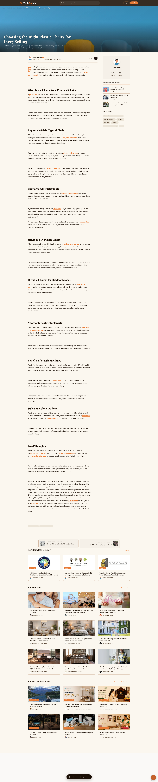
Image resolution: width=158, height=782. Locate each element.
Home (4, 8)
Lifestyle (114, 122)
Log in (126, 3)
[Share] (88, 776)
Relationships (118, 116)
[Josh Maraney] (30, 58)
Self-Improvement (109, 119)
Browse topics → (125, 588)
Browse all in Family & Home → (122, 682)
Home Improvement (46, 526)
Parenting (120, 119)
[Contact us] (153, 777)
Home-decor (107, 116)
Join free (134, 3)
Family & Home (11, 8)
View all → (127, 550)
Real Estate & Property (110, 126)
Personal (106, 122)
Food (121, 126)
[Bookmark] (83, 776)
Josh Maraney (37, 57)
